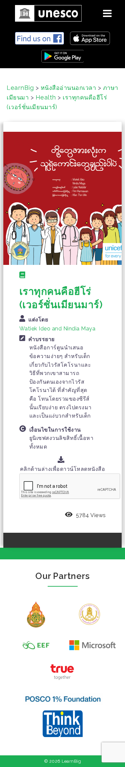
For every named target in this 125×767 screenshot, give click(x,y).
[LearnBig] (46, 12)
